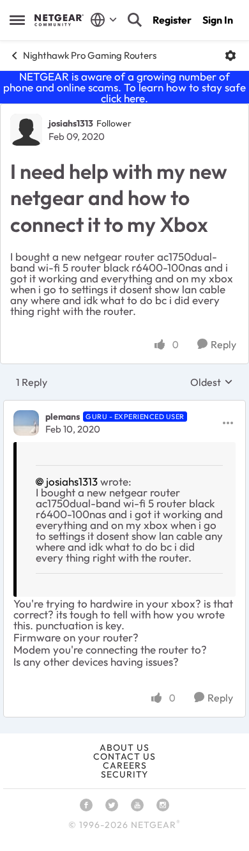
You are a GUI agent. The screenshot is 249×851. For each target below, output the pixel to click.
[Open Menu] (230, 56)
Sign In (217, 19)
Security (124, 774)
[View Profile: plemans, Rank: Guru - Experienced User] (26, 423)
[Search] (134, 19)
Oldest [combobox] (211, 382)
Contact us (124, 756)
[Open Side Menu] (17, 19)
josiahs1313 (71, 123)
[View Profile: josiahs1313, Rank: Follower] (26, 130)
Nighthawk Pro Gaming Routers (89, 55)
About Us (124, 747)
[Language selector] (104, 20)
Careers (125, 765)
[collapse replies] (124, 406)
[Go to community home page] (59, 20)
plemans (62, 416)
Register (172, 19)
